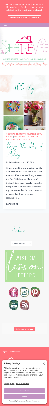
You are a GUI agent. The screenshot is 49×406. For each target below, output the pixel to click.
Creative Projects (16, 134)
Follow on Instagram (24, 329)
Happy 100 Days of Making (24, 150)
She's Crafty (23, 139)
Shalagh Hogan (14, 162)
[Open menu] (5, 25)
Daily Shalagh (21, 137)
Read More (13, 204)
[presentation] (24, 115)
